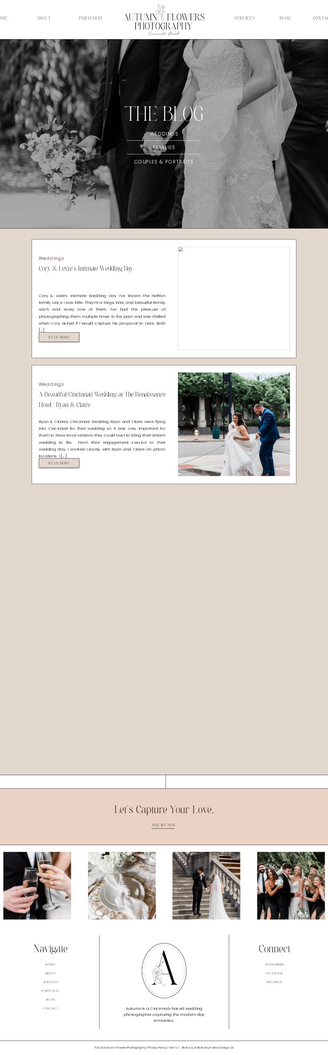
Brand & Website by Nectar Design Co (208, 1047)
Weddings (51, 258)
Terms (173, 1047)
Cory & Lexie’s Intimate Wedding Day (86, 268)
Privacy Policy (157, 1047)
